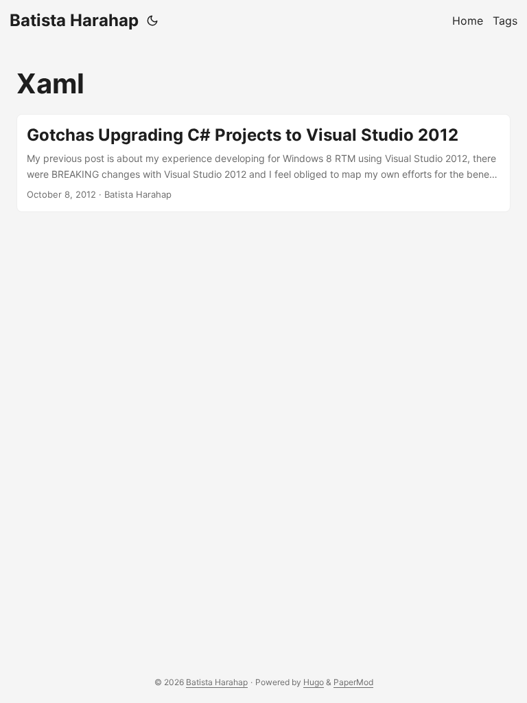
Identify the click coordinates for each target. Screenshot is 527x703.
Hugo (313, 682)
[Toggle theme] (152, 20)
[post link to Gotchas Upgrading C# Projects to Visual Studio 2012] (263, 163)
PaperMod (353, 682)
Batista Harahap (74, 20)
